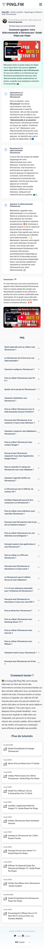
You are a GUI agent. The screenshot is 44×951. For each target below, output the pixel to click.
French (21, 942)
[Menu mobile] (40, 4)
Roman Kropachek (15, 22)
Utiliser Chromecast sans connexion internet (23, 822)
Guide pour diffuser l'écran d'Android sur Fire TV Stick (20, 792)
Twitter (19, 936)
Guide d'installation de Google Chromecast (21, 749)
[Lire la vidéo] (22, 51)
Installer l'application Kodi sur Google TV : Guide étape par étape (23, 807)
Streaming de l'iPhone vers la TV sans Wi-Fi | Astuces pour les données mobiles (22, 916)
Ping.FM (12, 681)
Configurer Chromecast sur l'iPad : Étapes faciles (23, 837)
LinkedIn (27, 936)
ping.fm (15, 4)
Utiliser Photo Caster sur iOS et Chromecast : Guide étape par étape (23, 777)
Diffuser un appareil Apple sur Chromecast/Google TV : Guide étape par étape (24, 868)
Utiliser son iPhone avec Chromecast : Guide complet (24, 884)
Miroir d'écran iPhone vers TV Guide (23, 763)
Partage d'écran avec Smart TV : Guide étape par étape (22, 852)
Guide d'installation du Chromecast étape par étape (23, 899)
